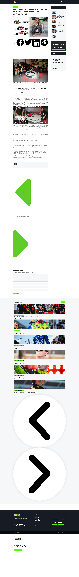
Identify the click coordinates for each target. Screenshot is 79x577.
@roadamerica (17, 91)
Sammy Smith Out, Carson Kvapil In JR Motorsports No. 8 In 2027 (60, 26)
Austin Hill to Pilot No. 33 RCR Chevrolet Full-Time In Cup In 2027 (60, 36)
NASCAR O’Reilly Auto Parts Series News (37, 520)
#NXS (16, 88)
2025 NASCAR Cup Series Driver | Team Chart (58, 63)
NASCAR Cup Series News (17, 330)
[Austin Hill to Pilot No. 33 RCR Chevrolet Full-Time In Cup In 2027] (54, 36)
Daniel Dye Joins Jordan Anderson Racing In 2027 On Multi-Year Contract (60, 16)
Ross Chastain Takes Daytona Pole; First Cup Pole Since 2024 (24, 331)
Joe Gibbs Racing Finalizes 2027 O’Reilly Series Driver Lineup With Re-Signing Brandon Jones (30, 377)
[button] (61, 2)
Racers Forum (16, 574)
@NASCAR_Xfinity (35, 91)
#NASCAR (30, 91)
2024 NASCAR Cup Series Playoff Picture (58, 57)
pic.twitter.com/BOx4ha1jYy (20, 92)
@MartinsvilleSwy (25, 91)
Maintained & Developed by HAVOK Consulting (41, 532)
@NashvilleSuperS (39, 90)
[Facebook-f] (15, 525)
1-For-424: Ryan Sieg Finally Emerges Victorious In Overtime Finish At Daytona (27, 316)
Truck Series (42, 1)
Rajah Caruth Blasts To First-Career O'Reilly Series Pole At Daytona (60, 12)
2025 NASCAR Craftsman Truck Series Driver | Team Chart (58, 68)
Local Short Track (37, 527)
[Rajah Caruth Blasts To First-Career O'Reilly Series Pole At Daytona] (54, 12)
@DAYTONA (27, 90)
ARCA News (37, 525)
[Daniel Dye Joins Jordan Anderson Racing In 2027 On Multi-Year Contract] (54, 17)
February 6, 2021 (32, 94)
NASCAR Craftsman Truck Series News (38, 523)
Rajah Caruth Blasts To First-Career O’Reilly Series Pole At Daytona (25, 346)
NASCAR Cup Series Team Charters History (57, 60)
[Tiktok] (25, 525)
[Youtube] (22, 525)
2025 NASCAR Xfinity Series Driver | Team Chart (58, 65)
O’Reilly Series (34, 1)
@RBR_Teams (43, 88)
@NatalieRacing (20, 88)
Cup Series (27, 1)
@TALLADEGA (33, 90)
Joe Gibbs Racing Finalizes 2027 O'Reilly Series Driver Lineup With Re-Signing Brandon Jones (60, 21)
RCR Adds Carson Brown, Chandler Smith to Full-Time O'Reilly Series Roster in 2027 (60, 31)
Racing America (16, 567)
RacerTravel (16, 572)
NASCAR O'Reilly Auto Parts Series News (19, 345)
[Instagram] (20, 525)
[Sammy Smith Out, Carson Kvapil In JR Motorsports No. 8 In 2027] (54, 27)
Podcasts (48, 1)
